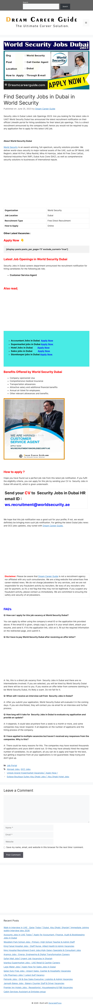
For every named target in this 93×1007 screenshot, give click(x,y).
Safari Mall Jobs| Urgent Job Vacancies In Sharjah (28, 958)
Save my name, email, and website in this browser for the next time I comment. (45, 847)
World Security (11, 147)
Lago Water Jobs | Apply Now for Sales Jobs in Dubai (30, 967)
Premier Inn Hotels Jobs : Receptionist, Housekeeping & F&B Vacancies (38, 987)
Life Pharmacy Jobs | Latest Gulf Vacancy (24, 975)
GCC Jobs (26, 769)
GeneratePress (55, 1003)
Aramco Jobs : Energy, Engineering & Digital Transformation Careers (37, 954)
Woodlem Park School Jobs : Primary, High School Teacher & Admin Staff (39, 942)
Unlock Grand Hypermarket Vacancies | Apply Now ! (32, 773)
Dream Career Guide (48, 576)
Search (25, 2)
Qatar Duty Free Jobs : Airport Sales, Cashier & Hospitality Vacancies (37, 971)
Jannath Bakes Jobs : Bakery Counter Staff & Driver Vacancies (34, 983)
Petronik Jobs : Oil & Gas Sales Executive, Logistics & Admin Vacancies (38, 979)
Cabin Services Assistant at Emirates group (25, 991)
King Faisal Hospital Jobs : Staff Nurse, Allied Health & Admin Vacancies (39, 946)
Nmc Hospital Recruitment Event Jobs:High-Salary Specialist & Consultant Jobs (42, 950)
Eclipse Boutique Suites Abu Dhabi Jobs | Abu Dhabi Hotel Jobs (38, 776)
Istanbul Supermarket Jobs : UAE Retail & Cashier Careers (32, 962)
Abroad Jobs (13, 769)
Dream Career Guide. (53, 525)
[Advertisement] (46, 188)
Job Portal (12, 765)
